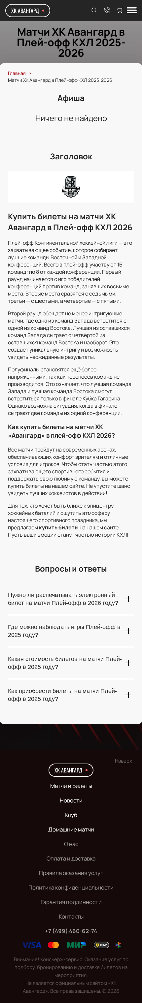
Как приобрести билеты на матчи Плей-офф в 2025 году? (62, 695)
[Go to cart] (120, 10)
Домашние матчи (71, 829)
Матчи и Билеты (71, 786)
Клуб (71, 815)
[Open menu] (132, 10)
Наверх (123, 760)
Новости (71, 800)
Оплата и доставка (71, 858)
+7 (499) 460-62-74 (71, 931)
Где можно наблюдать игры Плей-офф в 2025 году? (64, 631)
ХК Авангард (25, 11)
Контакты (71, 916)
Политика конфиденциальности (71, 887)
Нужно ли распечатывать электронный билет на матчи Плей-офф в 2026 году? (63, 599)
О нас (71, 844)
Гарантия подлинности (71, 902)
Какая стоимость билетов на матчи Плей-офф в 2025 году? (65, 663)
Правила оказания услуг (71, 873)
